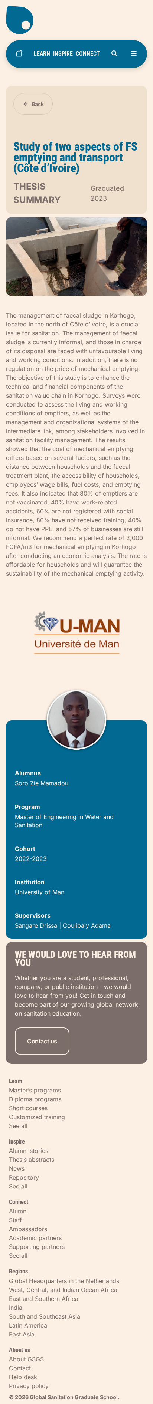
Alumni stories (28, 1150)
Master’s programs (35, 1090)
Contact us (42, 1041)
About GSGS (26, 1359)
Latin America (28, 1325)
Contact (20, 1368)
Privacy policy (29, 1386)
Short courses (28, 1108)
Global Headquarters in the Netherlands (64, 1281)
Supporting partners (37, 1246)
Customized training (37, 1117)
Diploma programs (35, 1099)
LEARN (42, 53)
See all (18, 1126)
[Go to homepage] (76, 20)
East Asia (22, 1334)
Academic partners (35, 1238)
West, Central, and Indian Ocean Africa (63, 1289)
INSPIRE (63, 53)
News (17, 1168)
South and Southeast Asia (44, 1316)
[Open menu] (134, 54)
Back (38, 104)
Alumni (18, 1211)
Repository (24, 1177)
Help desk (23, 1377)
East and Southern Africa (43, 1298)
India (15, 1307)
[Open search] (114, 54)
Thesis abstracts (31, 1159)
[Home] (19, 54)
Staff (15, 1220)
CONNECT (88, 53)
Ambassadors (28, 1229)
